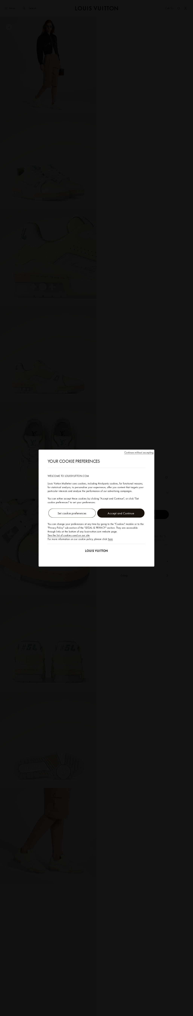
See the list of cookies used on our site (69, 535)
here (110, 538)
